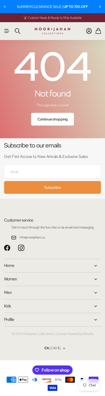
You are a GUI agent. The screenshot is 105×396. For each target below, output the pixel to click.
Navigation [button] (7, 31)
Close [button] (52, 265)
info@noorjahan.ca (32, 237)
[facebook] (7, 248)
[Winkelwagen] (98, 31)
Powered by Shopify (80, 334)
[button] (5, 6)
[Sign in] (89, 31)
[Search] (17, 31)
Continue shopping (52, 119)
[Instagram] (21, 248)
